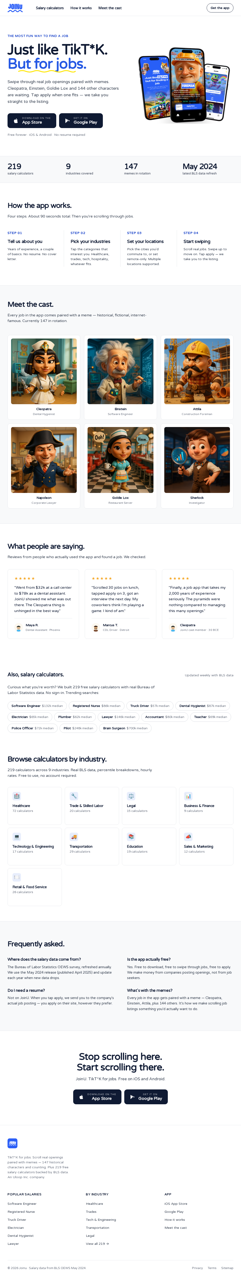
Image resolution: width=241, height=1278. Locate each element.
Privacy (197, 1268)
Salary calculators (50, 8)
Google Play (174, 1212)
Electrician (30, 717)
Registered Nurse (96, 706)
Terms (212, 1268)
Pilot (78, 728)
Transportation (97, 1228)
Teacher (210, 717)
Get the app (220, 8)
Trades (91, 1212)
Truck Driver (149, 706)
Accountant (164, 717)
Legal (90, 1236)
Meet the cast (110, 8)
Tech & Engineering (101, 1220)
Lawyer (118, 717)
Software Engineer (37, 706)
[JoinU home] (15, 8)
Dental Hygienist (202, 706)
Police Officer (33, 728)
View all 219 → (97, 1244)
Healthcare (94, 1204)
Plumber (75, 717)
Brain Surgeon (125, 728)
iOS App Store (176, 1204)
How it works (81, 8)
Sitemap (227, 1268)
